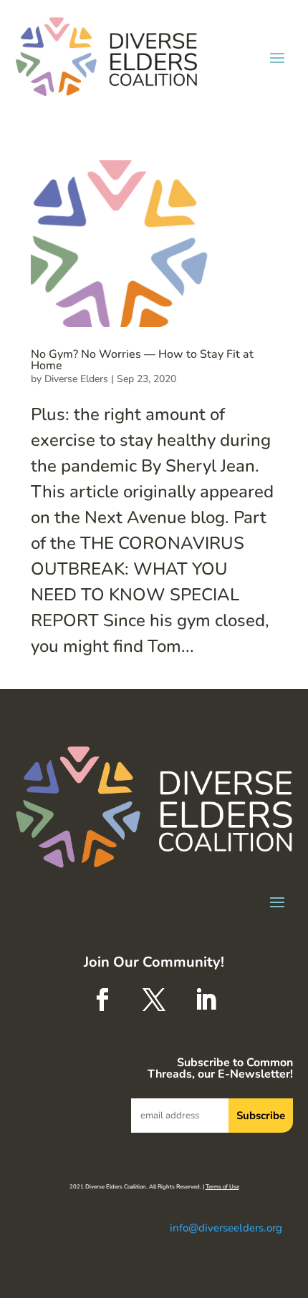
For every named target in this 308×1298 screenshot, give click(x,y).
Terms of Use (222, 1187)
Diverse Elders (76, 379)
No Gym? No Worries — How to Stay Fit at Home (142, 360)
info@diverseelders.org (226, 1228)
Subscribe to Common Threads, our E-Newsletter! (220, 1069)
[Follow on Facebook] (102, 1000)
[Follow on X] (154, 1000)
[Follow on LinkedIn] (205, 1000)
